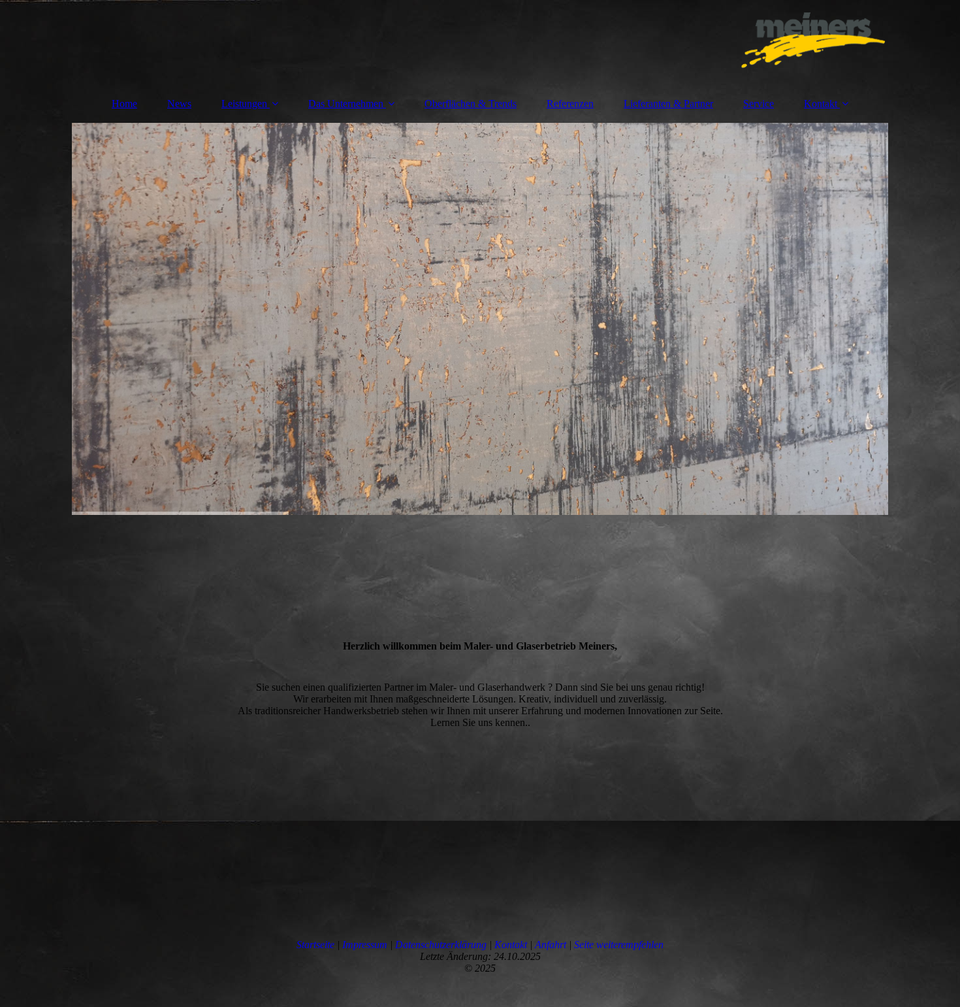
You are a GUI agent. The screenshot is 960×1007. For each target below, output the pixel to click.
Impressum (364, 944)
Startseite (315, 944)
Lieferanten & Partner (668, 103)
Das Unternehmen (345, 103)
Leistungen (244, 103)
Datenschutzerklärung (441, 944)
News (179, 103)
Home (124, 103)
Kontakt (820, 103)
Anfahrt (550, 944)
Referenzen (570, 103)
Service (758, 103)
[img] (480, 42)
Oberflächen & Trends (470, 103)
